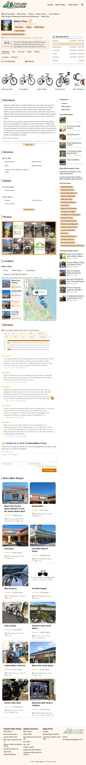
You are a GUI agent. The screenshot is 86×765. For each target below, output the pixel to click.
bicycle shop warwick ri (68, 193)
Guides (50, 5)
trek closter (65, 205)
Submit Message (49, 470)
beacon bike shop (10, 734)
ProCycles (42, 292)
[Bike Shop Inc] (15, 575)
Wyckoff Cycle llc (74, 136)
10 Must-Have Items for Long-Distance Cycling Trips (75, 298)
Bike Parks (73, 5)
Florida (30, 14)
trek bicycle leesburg (68, 211)
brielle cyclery (28, 747)
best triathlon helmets (51, 734)
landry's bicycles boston (32, 750)
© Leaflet (35, 320)
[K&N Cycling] (15, 612)
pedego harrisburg (66, 187)
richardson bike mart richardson (32, 753)
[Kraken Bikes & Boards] (15, 652)
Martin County (41, 14)
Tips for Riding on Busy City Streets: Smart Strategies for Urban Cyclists (72, 265)
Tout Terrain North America (74, 128)
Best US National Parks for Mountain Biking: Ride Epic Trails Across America (72, 273)
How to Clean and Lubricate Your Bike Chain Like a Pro (74, 290)
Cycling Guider (9, 14)
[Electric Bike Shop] (15, 689)
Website (31, 61)
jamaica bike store (10, 737)
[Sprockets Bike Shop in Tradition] (43, 689)
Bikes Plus (45, 16)
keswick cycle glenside (68, 208)
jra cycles (26, 741)
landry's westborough (68, 196)
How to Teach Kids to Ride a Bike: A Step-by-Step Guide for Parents (71, 178)
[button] (42, 297)
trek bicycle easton (67, 239)
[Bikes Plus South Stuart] (43, 652)
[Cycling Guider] (14, 4)
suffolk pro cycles (67, 218)
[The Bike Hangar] (43, 575)
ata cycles (64, 233)
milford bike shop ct (67, 190)
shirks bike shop (66, 199)
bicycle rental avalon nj (68, 221)
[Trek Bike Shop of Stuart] (43, 535)
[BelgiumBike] (43, 493)
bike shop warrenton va (68, 236)
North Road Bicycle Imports (74, 145)
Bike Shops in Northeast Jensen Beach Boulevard (20, 16)
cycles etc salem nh (67, 230)
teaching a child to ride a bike (52, 738)
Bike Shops (60, 5)
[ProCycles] (15, 535)
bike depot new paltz (67, 242)
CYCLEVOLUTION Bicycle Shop (74, 153)
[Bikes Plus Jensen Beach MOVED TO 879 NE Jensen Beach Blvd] (15, 493)
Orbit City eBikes (75, 162)
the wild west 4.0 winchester (70, 214)
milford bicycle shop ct (68, 202)
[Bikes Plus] (7, 26)
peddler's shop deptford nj (69, 224)
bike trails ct (8, 731)
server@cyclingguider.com (72, 739)
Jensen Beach (54, 14)
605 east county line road (12, 740)
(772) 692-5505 (9, 61)
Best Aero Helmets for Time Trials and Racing (70, 173)
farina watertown (10, 754)
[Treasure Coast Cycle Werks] (43, 612)
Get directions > (50, 278)
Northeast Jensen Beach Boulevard (13, 34)
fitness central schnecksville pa (13, 745)
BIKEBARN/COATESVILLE (70, 122)
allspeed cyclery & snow (69, 227)
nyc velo (26, 744)
